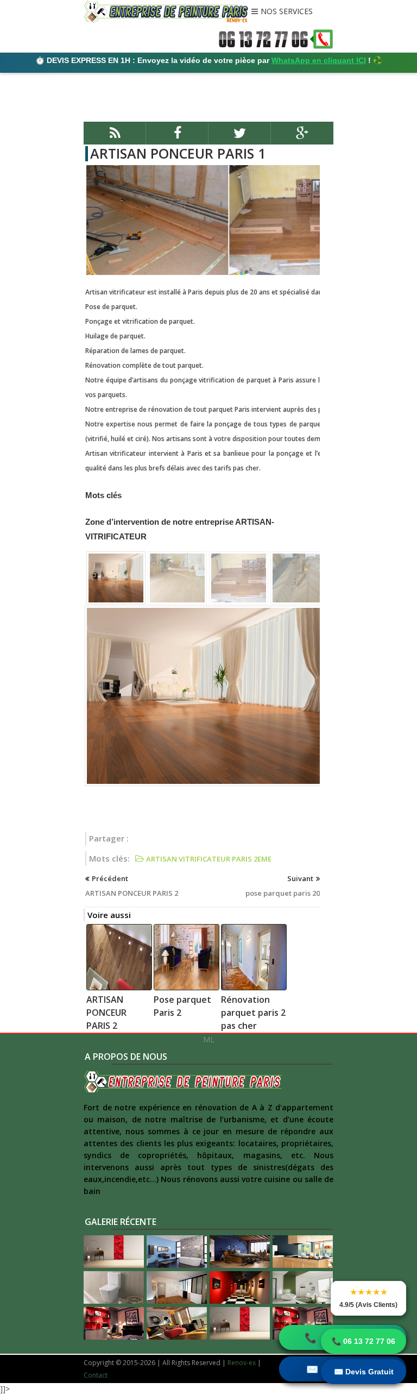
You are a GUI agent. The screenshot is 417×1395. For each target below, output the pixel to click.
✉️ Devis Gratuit (364, 1371)
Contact (96, 1375)
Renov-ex (242, 1362)
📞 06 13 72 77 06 (363, 1341)
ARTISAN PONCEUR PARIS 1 (178, 153)
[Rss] (115, 138)
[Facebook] (177, 138)
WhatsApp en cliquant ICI (318, 60)
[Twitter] (239, 138)
